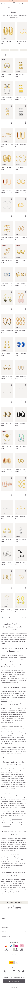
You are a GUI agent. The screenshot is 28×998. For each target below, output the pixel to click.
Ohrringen (12, 824)
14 (22, 617)
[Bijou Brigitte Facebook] (9, 971)
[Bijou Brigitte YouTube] (22, 971)
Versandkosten (19, 990)
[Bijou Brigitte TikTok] (5, 971)
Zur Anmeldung (14, 981)
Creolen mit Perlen (10, 747)
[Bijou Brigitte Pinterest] (18, 971)
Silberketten (4, 844)
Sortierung (21, 55)
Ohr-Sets (15, 892)
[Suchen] (5, 3)
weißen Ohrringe (8, 743)
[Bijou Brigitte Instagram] (14, 971)
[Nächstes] (25, 617)
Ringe (22, 822)
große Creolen (19, 639)
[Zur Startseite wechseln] (14, 3)
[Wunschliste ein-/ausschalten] (11, 59)
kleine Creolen (7, 639)
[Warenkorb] (26, 3)
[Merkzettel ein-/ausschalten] (13, 23)
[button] (19, 3)
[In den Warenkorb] (13, 43)
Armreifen (8, 780)
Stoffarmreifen (4, 863)
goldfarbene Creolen (17, 819)
